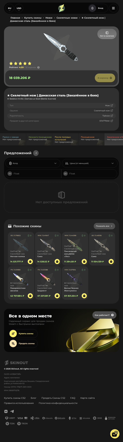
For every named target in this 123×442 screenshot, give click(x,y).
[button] (114, 433)
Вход (100, 8)
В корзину (103, 78)
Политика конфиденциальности (58, 403)
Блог (33, 398)
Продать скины (27, 343)
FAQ (72, 398)
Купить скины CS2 (15, 398)
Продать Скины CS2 (53, 398)
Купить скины (26, 333)
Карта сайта (87, 398)
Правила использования (19, 403)
